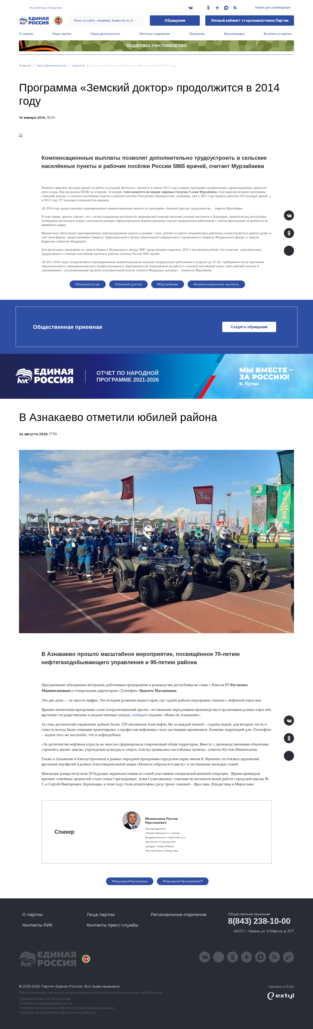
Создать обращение (249, 327)
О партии (26, 34)
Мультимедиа (234, 34)
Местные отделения (155, 34)
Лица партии (61, 34)
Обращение (175, 20)
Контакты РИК (37, 925)
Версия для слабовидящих (273, 7)
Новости (78, 65)
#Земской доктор (128, 284)
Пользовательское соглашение (45, 999)
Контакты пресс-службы (112, 925)
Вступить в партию (278, 34)
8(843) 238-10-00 (259, 921)
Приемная (197, 34)
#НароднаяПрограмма (130, 881)
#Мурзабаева (167, 284)
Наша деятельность (105, 34)
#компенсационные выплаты (216, 284)
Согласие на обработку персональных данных (57, 1013)
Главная (25, 65)
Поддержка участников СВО (157, 46)
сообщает (140, 714)
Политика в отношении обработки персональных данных (66, 1008)
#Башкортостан (87, 284)
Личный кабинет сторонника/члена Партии (249, 20)
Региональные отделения (179, 914)
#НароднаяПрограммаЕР (183, 881)
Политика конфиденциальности (45, 1003)
